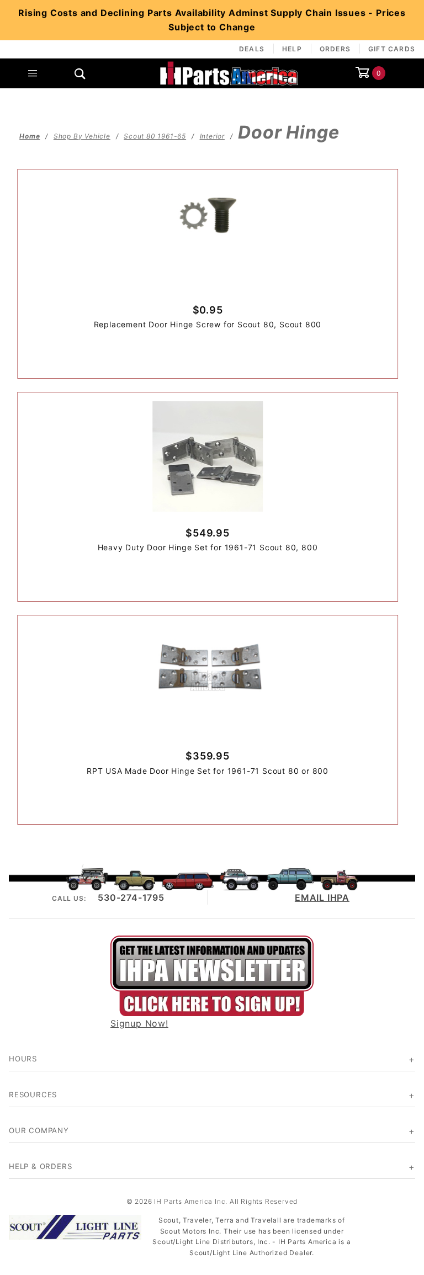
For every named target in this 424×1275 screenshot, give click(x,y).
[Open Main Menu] (32, 73)
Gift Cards (391, 49)
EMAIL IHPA (322, 897)
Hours (23, 1058)
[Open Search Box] (80, 73)
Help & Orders (40, 1166)
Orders (335, 49)
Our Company (39, 1130)
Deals (251, 49)
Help (292, 49)
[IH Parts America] (229, 72)
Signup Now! (139, 1023)
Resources (33, 1094)
